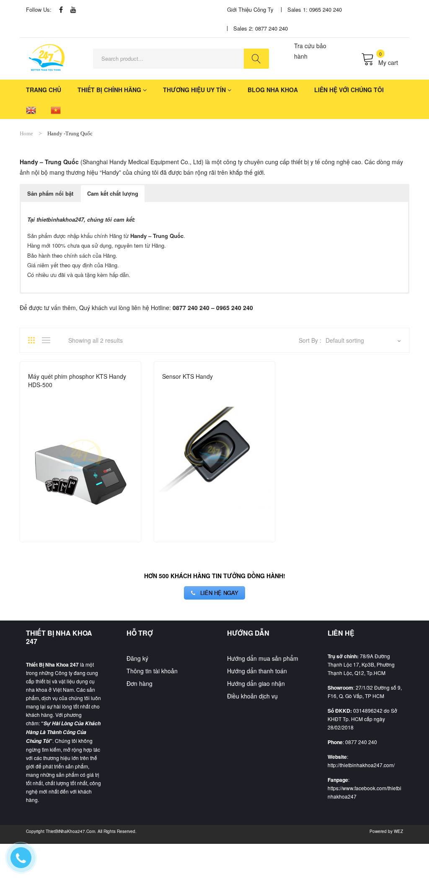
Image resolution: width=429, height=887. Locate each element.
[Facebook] (61, 9)
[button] (50, 193)
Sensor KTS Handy (187, 376)
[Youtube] (73, 9)
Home (26, 133)
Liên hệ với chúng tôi (349, 89)
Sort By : (310, 340)
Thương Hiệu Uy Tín (194, 89)
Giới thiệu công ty (250, 9)
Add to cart (129, 526)
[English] (31, 109)
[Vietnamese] (56, 109)
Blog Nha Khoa (273, 89)
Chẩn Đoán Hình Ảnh (56, 395)
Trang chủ (43, 89)
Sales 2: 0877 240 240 (260, 28)
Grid (34, 340)
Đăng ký (137, 658)
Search (256, 59)
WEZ (398, 831)
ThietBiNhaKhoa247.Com (70, 831)
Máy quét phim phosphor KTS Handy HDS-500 (77, 380)
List (48, 340)
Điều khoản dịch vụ (252, 696)
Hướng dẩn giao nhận (256, 683)
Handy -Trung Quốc (115, 395)
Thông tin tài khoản (152, 671)
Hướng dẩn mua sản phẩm (262, 658)
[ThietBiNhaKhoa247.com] (47, 58)
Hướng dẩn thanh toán (257, 671)
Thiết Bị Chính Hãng (109, 89)
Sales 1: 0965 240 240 (314, 9)
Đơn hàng (139, 683)
